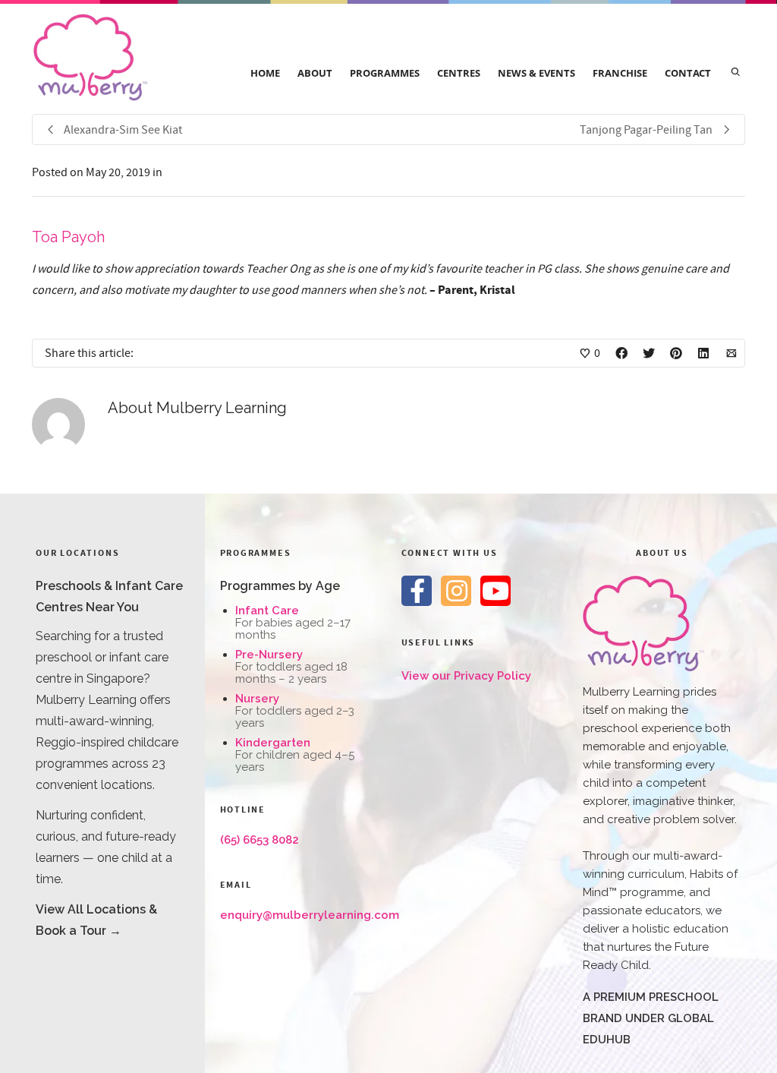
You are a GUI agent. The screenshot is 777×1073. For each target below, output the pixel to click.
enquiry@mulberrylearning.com (309, 915)
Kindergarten (272, 743)
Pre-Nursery (269, 654)
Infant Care (267, 610)
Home (265, 73)
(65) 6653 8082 (259, 840)
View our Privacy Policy (466, 676)
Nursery (257, 698)
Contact (688, 73)
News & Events (536, 73)
